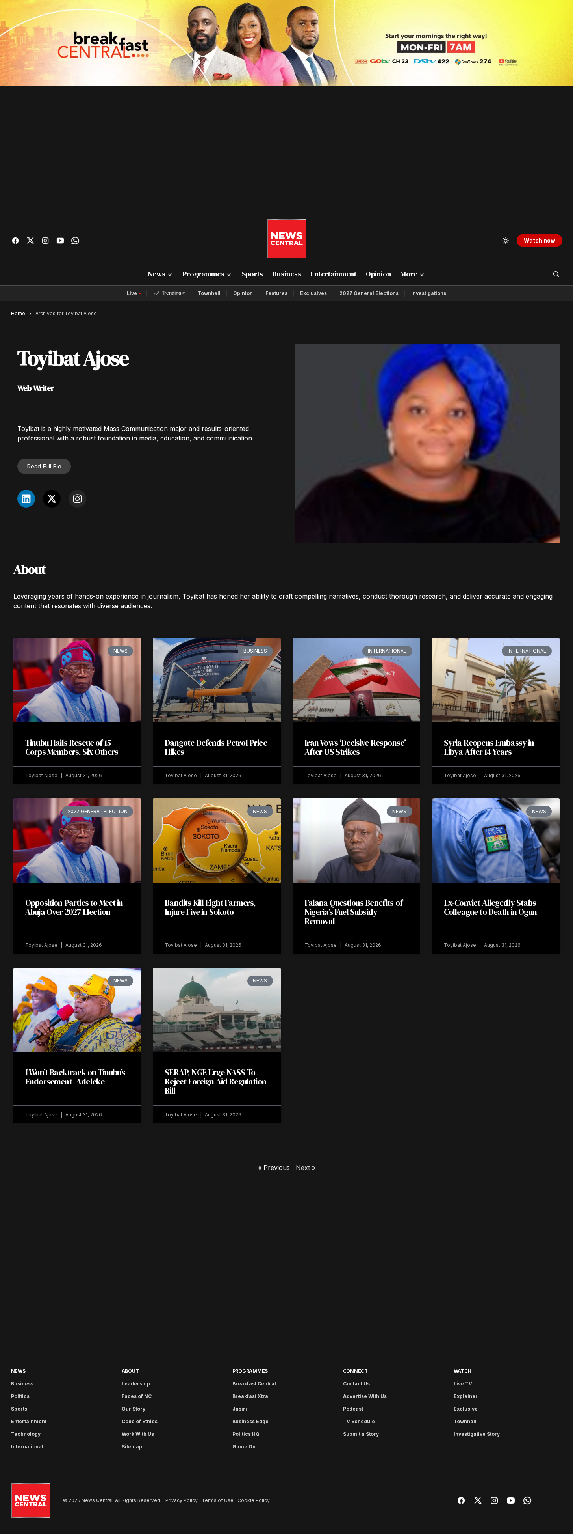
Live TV (463, 1384)
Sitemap (132, 1447)
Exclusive (466, 1409)
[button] (505, 240)
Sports (19, 1409)
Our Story (133, 1409)
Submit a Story (361, 1434)
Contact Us (356, 1384)
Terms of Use (218, 1500)
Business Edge (250, 1421)
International (27, 1447)
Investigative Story (477, 1434)
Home (18, 313)
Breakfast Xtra (250, 1396)
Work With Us (138, 1434)
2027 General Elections (369, 293)
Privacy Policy (181, 1500)
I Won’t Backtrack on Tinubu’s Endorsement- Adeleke (75, 1077)
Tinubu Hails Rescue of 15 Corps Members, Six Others (71, 747)
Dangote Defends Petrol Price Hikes (216, 747)
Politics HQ (246, 1434)
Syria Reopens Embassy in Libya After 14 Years (489, 747)
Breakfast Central (254, 1384)
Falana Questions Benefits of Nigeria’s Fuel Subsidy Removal (353, 912)
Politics (20, 1396)
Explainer (466, 1396)
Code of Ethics (140, 1421)
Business (22, 1384)
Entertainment (28, 1421)
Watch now (539, 240)
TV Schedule (359, 1421)
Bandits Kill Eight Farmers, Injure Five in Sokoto (210, 907)
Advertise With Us (365, 1396)
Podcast (353, 1409)
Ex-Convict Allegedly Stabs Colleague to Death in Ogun (490, 907)
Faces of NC (137, 1396)
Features (276, 293)
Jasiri (239, 1409)
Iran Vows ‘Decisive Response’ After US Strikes (355, 747)
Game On (244, 1447)
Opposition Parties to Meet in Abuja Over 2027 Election (74, 907)
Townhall (209, 293)
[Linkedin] (26, 499)
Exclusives (313, 293)
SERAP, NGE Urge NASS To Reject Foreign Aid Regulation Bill (215, 1081)
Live (132, 293)
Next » (305, 1168)
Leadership (136, 1384)
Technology (26, 1434)
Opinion (243, 293)
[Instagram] (77, 499)
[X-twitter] (52, 499)
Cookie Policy (253, 1500)
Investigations (428, 293)
